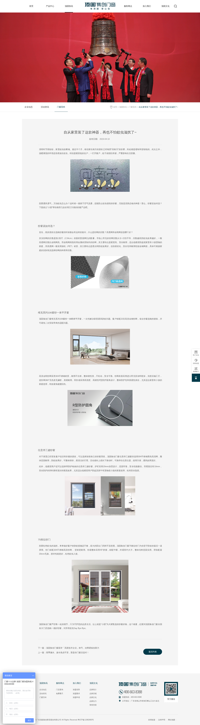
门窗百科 (133, 107)
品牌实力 (93, 701)
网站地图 (171, 720)
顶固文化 (165, 6)
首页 (31, 6)
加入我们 (147, 6)
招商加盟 (196, 363)
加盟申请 (76, 697)
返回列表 (153, 652)
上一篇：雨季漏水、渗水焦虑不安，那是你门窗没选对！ (63, 652)
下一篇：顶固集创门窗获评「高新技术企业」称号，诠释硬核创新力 (68, 648)
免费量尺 (59, 694)
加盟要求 (76, 694)
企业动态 (28, 107)
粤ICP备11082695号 (86, 720)
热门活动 (196, 355)
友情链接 (151, 720)
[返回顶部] (196, 378)
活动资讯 (45, 107)
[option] (100, 57)
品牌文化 (93, 697)
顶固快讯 (69, 6)
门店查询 (59, 690)
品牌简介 (93, 690)
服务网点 (128, 6)
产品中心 (50, 6)
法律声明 (161, 720)
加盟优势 (76, 690)
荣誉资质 (93, 705)
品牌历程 (93, 694)
